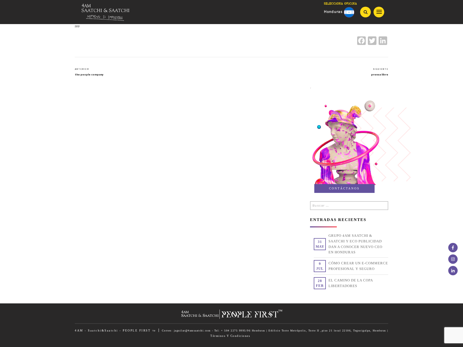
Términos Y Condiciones (230, 335)
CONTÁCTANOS (344, 188)
